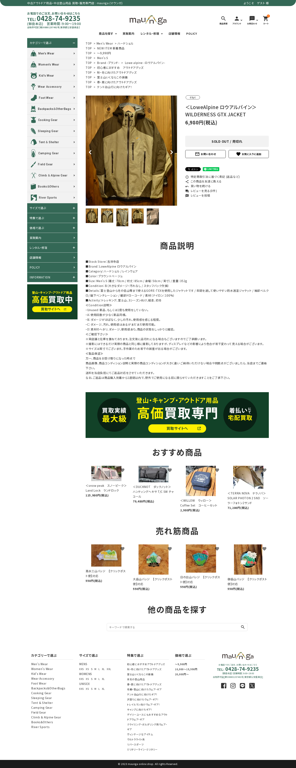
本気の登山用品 (136, 679)
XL (103, 669)
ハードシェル (126, 43)
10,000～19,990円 (186, 669)
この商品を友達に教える (203, 181)
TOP (89, 43)
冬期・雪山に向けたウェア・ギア (144, 689)
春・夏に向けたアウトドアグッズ (117, 82)
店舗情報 (174, 33)
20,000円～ (182, 674)
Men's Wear (104, 43)
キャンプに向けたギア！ (139, 709)
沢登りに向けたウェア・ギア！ (143, 699)
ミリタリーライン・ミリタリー (142, 749)
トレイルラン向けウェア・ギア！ (143, 704)
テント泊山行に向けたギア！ (114, 87)
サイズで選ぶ (38, 208)
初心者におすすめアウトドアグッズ (146, 664)
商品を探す (106, 33)
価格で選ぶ (37, 228)
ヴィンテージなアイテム (140, 734)
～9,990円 (104, 53)
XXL (109, 669)
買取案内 (129, 33)
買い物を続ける (198, 186)
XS (87, 669)
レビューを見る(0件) (201, 191)
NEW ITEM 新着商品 (110, 48)
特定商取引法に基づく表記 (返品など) (212, 177)
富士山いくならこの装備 (112, 77)
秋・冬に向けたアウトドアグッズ (117, 72)
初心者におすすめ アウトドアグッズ (120, 68)
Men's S (102, 58)
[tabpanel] (131, 150)
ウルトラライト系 (136, 739)
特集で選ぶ (37, 218)
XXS (81, 669)
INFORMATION (40, 277)
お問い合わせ (205, 154)
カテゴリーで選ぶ (41, 43)
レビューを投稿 (197, 195)
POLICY (191, 33)
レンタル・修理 (150, 33)
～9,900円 (181, 664)
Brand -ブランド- (108, 63)
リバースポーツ (135, 744)
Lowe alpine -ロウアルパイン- (145, 63)
